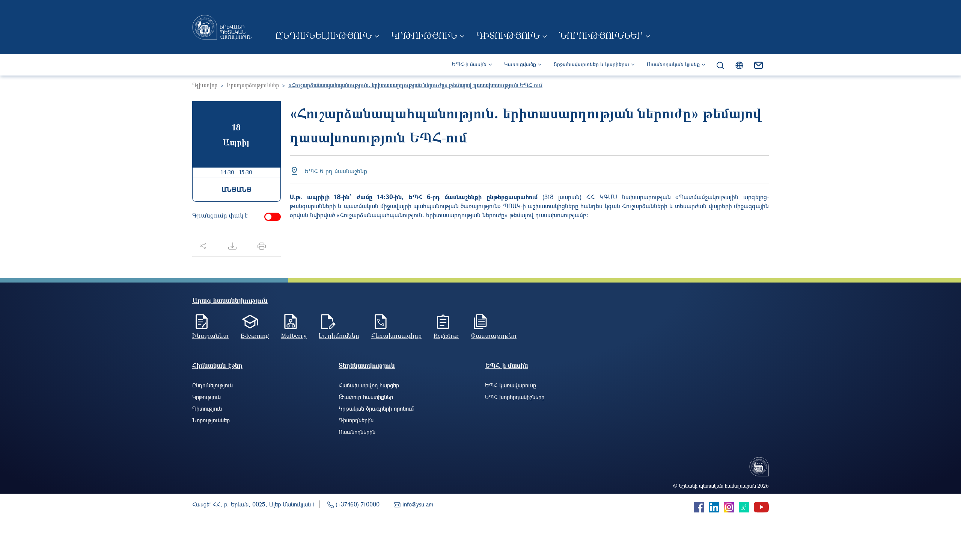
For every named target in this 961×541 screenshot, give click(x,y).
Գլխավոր (204, 85)
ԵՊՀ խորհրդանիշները (514, 396)
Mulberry (294, 335)
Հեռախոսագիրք (396, 335)
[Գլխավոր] (222, 27)
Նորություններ (601, 35)
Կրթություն (424, 35)
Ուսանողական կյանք (673, 64)
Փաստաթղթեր (494, 335)
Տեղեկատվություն (367, 365)
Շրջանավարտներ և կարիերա (591, 64)
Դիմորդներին (356, 420)
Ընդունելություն (324, 35)
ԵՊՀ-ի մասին (469, 64)
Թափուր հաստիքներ (366, 396)
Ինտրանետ (210, 335)
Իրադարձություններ (253, 85)
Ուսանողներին (357, 431)
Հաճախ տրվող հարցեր (369, 385)
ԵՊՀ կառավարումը (510, 385)
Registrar (446, 335)
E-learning (255, 335)
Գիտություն (508, 35)
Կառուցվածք (520, 64)
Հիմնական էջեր (217, 365)
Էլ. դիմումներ (339, 335)
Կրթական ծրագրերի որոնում (376, 408)
